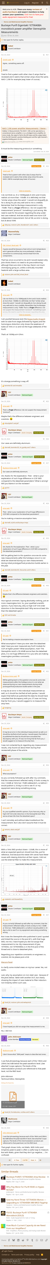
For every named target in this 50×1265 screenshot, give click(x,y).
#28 (47, 503)
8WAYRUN (27, 1263)
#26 (47, 439)
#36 (47, 845)
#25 (47, 401)
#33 (47, 723)
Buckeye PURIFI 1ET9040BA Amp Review (25, 1176)
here (31, 14)
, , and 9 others (20, 570)
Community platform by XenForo (21, 1259)
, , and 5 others (19, 1112)
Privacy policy (29, 1255)
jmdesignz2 (10, 1192)
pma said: (6, 295)
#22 (47, 166)
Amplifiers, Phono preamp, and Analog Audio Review (28, 1231)
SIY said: (6, 590)
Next (33, 1160)
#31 (47, 631)
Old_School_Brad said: (11, 245)
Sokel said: (6, 171)
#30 (47, 586)
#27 (47, 463)
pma (4, 35)
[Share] (43, 55)
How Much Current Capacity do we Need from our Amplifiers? (25, 1227)
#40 (47, 1128)
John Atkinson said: (10, 1133)
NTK (7, 1231)
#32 (47, 671)
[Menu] (3, 3)
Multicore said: (8, 1050)
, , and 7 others (20, 447)
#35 (47, 803)
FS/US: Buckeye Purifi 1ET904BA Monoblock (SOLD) (21, 1214)
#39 (47, 1046)
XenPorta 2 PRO (7, 1263)
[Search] (47, 3)
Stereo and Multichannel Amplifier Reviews (26, 1179)
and (16, 275)
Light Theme (8, 1251)
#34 (47, 765)
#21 (47, 55)
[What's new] (42, 3)
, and (16, 523)
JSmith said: (7, 60)
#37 (47, 915)
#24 (47, 290)
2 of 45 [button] (25, 1160)
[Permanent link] (2, 376)
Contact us (5, 1255)
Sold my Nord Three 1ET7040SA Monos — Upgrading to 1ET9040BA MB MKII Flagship (27, 1201)
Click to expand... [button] (25, 191)
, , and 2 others (21, 225)
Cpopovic (9, 1205)
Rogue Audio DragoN (36, 319)
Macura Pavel (6, 962)
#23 (47, 241)
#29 (47, 538)
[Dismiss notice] (46, 9)
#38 (47, 1018)
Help (37, 1255)
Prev (17, 1160)
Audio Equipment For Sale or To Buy (23, 1218)
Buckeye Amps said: (10, 468)
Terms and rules (17, 1255)
